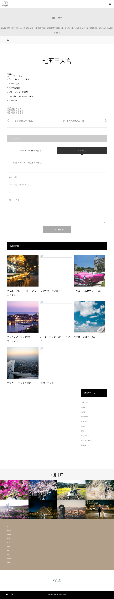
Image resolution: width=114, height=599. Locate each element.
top (7, 526)
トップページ (86, 440)
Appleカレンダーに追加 (18, 92)
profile (8, 546)
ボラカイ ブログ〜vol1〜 (19, 382)
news (8, 550)
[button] (15, 76)
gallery (8, 538)
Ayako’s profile (84, 402)
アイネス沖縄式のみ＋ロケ (74, 121)
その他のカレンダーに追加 (21, 96)
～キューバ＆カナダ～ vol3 (87, 290)
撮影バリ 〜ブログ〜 (51, 290)
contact (9, 562)
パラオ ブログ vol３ (85, 336)
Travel (82, 431)
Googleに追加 (14, 83)
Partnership (83, 421)
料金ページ (85, 445)
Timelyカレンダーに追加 (19, 79)
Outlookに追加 (14, 87)
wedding (9, 530)
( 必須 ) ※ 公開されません (20, 185)
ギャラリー (85, 436)
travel (8, 542)
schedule (9, 558)
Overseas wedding (85, 417)
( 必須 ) (13, 177)
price (8, 554)
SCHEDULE (83, 426)
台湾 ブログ (47, 382)
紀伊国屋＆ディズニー (25, 121)
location (9, 534)
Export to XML (13, 100)
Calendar (83, 407)
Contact (83, 412)
